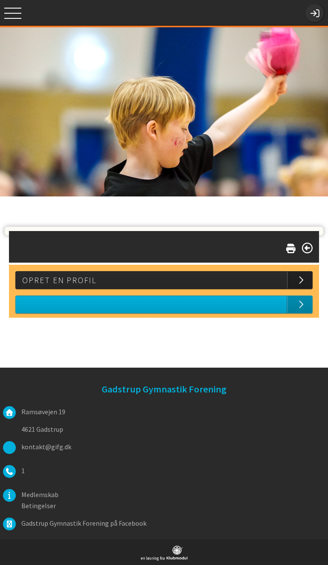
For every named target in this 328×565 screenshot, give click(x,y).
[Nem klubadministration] (164, 559)
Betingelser (38, 505)
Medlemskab (40, 494)
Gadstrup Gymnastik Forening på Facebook (83, 523)
